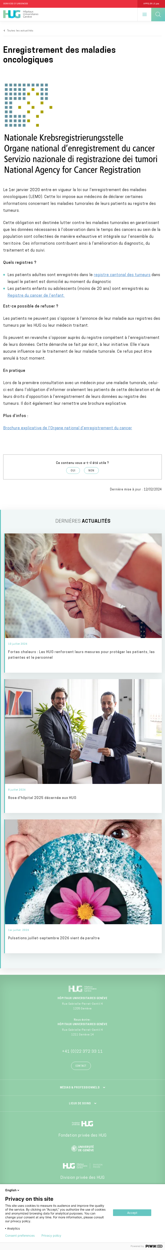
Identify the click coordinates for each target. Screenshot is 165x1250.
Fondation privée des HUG (82, 1136)
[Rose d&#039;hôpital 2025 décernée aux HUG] (83, 746)
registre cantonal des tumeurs (122, 275)
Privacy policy (51, 1235)
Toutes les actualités (20, 31)
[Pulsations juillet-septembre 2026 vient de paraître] (83, 886)
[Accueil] (20, 14)
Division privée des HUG (82, 1178)
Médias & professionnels (80, 1087)
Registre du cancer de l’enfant (36, 296)
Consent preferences (20, 1235)
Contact (81, 1066)
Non (91, 471)
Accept (132, 1212)
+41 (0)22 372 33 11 (82, 1052)
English (11, 1190)
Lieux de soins (80, 1103)
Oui (73, 471)
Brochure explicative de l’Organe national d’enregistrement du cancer (67, 428)
